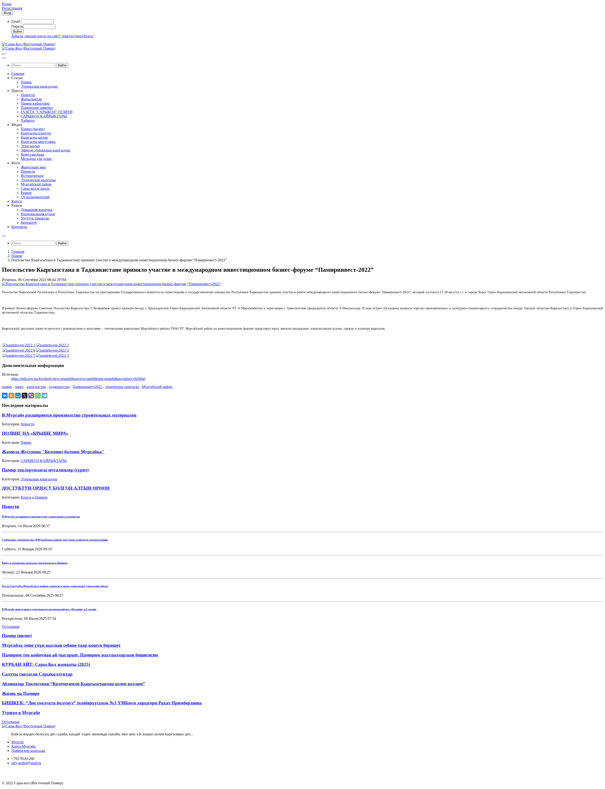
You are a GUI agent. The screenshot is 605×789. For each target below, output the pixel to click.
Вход (7, 13)
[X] (24, 395)
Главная (17, 252)
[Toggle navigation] (4, 54)
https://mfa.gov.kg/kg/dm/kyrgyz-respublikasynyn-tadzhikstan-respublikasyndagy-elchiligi (78, 379)
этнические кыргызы (122, 387)
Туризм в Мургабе (21, 712)
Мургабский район (157, 387)
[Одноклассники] (11, 395)
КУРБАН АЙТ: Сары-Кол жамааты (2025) (46, 664)
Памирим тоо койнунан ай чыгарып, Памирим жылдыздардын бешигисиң (80, 654)
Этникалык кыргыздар (39, 479)
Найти (62, 65)
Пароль (17, 26)
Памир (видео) (17, 635)
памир (7, 387)
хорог (19, 387)
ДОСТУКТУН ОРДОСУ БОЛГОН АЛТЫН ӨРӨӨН (56, 488)
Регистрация (12, 8)
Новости (28, 424)
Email (15, 21)
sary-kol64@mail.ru (26, 763)
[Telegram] (44, 395)
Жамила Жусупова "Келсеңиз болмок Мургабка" (53, 451)
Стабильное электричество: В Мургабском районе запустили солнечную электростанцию (55, 539)
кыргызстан (36, 387)
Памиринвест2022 (87, 387)
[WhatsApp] (38, 395)
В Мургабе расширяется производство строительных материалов (69, 415)
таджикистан (59, 387)
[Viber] (31, 395)
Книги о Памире (34, 497)
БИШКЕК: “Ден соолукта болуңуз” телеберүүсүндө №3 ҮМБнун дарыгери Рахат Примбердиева (102, 702)
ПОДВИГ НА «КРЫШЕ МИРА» (35, 433)
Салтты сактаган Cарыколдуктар (37, 674)
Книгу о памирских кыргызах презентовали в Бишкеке (35, 562)
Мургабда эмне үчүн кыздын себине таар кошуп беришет (61, 645)
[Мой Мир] (18, 395)
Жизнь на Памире (20, 693)
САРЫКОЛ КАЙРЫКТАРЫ (44, 461)
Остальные (11, 627)
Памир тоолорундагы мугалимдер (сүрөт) (45, 469)
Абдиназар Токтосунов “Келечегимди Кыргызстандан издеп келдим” (73, 683)
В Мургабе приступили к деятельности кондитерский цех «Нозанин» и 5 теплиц (49, 609)
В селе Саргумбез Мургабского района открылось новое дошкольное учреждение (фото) (55, 586)
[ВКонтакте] (5, 395)
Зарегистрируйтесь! (78, 36)
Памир (16, 256)
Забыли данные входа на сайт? (36, 36)
